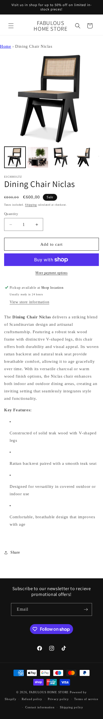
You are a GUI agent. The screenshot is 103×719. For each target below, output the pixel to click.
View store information (29, 302)
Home (5, 46)
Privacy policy (58, 699)
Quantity (11, 214)
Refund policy (32, 699)
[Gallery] (51, 110)
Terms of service (86, 699)
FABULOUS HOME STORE (49, 692)
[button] (11, 26)
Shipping (31, 204)
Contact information (39, 707)
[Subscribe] (86, 609)
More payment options (51, 273)
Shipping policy (71, 707)
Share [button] (15, 552)
